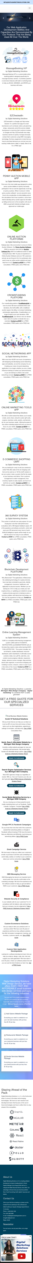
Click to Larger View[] (8, 1237)
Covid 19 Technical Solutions (16, 719)
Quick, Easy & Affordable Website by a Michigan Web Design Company (16, 743)
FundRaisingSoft (24, 303)
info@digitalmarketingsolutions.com (17, 2)
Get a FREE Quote (22, 836)
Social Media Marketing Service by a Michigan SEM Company (16, 798)
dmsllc (8, 1220)
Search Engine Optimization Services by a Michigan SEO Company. (16, 770)
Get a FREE (27, 728)
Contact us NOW (18, 262)
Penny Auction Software (23, 247)
